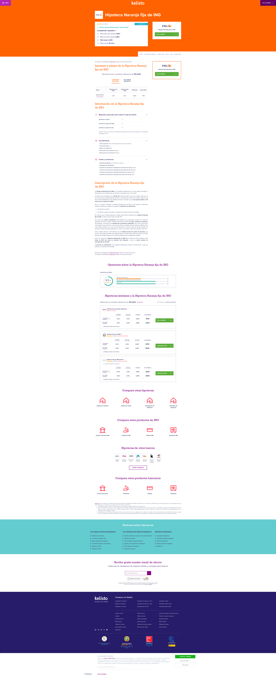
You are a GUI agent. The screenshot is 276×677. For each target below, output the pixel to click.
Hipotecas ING (177, 54)
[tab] (115, 80)
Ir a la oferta (267, 3)
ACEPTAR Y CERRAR (185, 656)
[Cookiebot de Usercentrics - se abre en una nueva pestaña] (88, 674)
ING (171, 54)
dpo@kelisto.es (151, 583)
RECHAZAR (185, 665)
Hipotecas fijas (161, 54)
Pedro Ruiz (112, 62)
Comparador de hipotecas (150, 54)
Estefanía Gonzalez (114, 252)
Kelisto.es (97, 503)
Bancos (167, 54)
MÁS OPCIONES (102, 674)
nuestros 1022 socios (109, 658)
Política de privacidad (148, 584)
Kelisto (141, 54)
